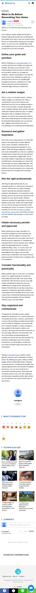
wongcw (10, 21)
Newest (31, 531)
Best (21, 531)
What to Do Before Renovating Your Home (15, 16)
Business (5, 11)
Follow (18, 404)
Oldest (26, 531)
